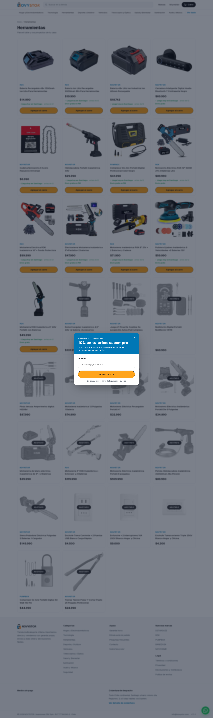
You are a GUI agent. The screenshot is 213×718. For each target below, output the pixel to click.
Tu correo (82, 358)
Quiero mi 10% (106, 374)
